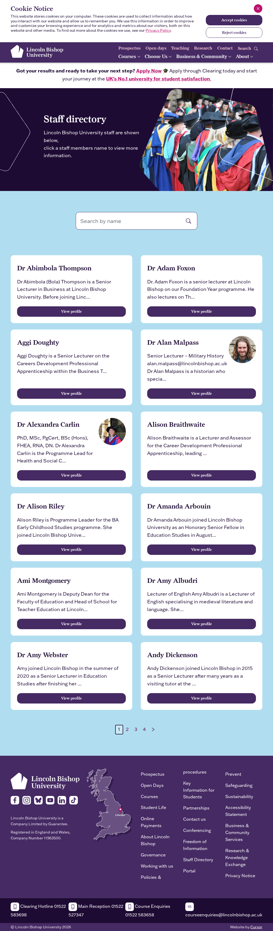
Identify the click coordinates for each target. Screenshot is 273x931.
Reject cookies (234, 32)
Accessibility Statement (238, 810)
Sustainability (239, 796)
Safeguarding (238, 785)
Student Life (153, 807)
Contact (225, 48)
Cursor (256, 927)
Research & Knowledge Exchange (237, 857)
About (243, 56)
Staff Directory (198, 859)
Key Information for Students (198, 790)
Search (245, 48)
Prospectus (129, 48)
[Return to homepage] (37, 51)
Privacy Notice (240, 875)
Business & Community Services (237, 832)
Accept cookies (234, 20)
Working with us (157, 866)
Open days (156, 48)
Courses (127, 56)
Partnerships (196, 808)
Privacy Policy (158, 30)
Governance (153, 854)
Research (203, 48)
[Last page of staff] (153, 729)
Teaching (180, 48)
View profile (71, 311)
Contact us (194, 819)
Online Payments (151, 822)
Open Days (152, 785)
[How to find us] (109, 805)
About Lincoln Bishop (155, 840)
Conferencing (197, 830)
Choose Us (156, 56)
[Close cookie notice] (258, 8)
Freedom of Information (195, 845)
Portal (189, 870)
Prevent (233, 774)
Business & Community (202, 56)
